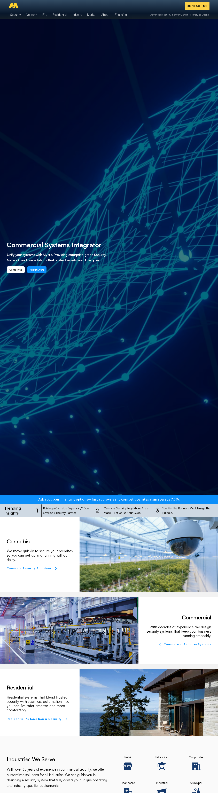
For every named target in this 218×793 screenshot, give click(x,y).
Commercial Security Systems (187, 644)
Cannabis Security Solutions (29, 568)
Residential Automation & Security (35, 719)
